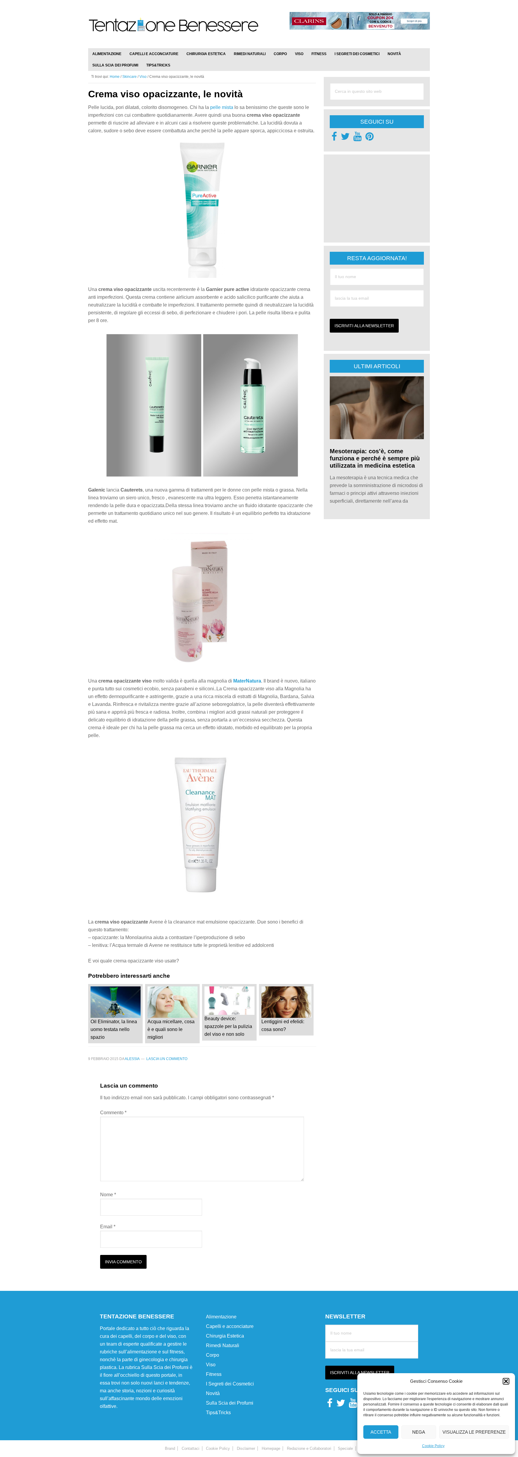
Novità (213, 1393)
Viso (211, 1364)
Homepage (271, 1448)
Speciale (345, 1448)
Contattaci (190, 1448)
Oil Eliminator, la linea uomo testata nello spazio (114, 1029)
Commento (113, 1112)
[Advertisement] (375, 197)
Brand (170, 1448)
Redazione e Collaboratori (309, 1448)
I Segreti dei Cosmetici (230, 1383)
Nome (108, 1194)
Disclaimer (246, 1448)
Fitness (214, 1374)
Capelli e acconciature (230, 1326)
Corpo (212, 1355)
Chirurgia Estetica (225, 1335)
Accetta (381, 1432)
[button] (506, 1381)
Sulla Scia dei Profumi (229, 1403)
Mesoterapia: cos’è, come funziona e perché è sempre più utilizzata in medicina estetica (375, 458)
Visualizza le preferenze (474, 1432)
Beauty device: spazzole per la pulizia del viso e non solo (228, 1026)
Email (107, 1226)
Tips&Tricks (218, 1412)
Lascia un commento (166, 1059)
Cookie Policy (433, 1446)
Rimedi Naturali (222, 1345)
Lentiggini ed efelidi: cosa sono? (282, 1025)
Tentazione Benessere (173, 30)
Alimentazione (221, 1316)
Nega (418, 1432)
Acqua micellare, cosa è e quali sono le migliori (171, 1029)
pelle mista (221, 107)
